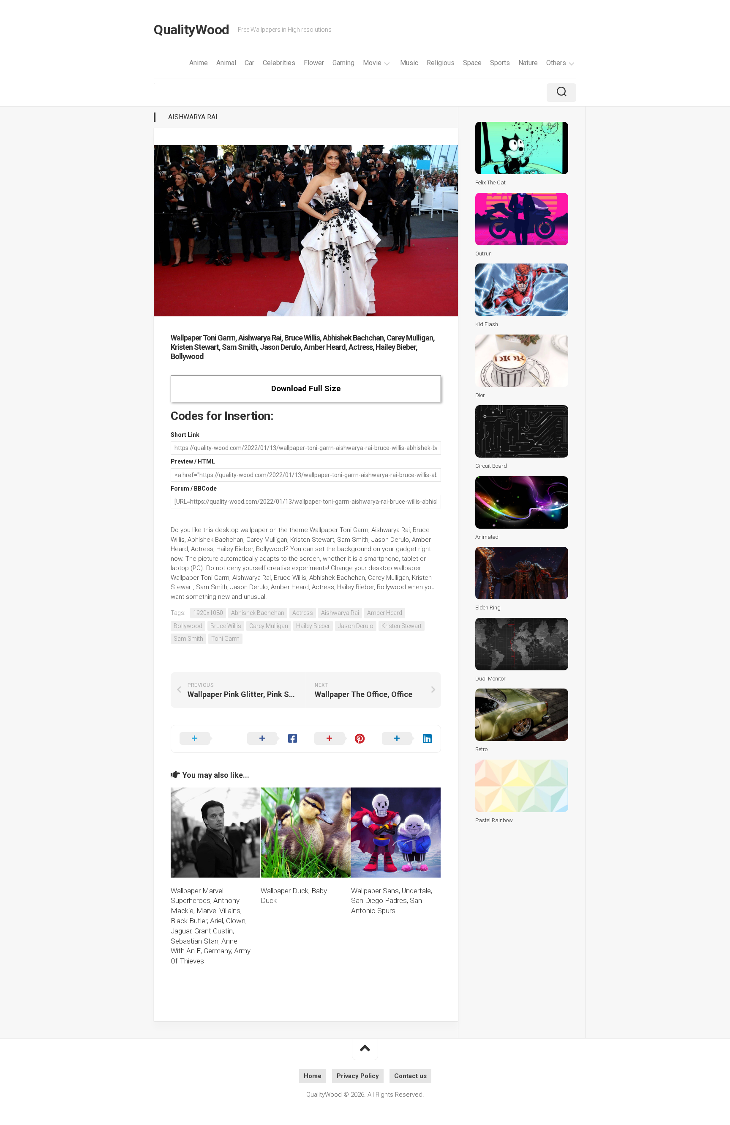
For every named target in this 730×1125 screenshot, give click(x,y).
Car (249, 63)
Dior (480, 395)
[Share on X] (205, 738)
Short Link (185, 434)
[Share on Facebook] (272, 738)
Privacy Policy (358, 1076)
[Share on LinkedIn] (407, 738)
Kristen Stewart (401, 626)
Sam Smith (188, 638)
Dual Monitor (490, 678)
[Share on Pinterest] (339, 738)
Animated (486, 537)
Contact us (410, 1076)
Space (472, 63)
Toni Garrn (225, 638)
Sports (500, 63)
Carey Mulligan (268, 626)
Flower (314, 63)
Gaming (343, 63)
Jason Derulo (355, 626)
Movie (372, 63)
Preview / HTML (193, 461)
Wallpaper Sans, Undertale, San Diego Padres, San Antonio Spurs (391, 900)
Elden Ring (488, 607)
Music (409, 63)
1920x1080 (208, 612)
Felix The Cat (490, 182)
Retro (481, 749)
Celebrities (279, 63)
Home (312, 1076)
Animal (226, 63)
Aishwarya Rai (193, 117)
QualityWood (191, 30)
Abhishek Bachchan (257, 612)
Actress (302, 612)
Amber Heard (384, 612)
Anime (198, 63)
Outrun (483, 253)
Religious (441, 63)
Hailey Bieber (313, 626)
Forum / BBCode (194, 488)
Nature (528, 63)
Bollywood (188, 626)
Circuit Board (491, 466)
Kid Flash (486, 324)
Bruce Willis (225, 626)
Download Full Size (306, 388)
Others (556, 63)
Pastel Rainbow (494, 820)
